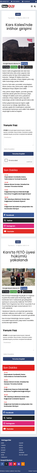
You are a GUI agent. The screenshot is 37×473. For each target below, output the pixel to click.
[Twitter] (6, 464)
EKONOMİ (21, 452)
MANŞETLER (5, 1)
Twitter (9, 221)
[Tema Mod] (35, 6)
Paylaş (24, 64)
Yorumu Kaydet (18, 154)
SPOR (2, 455)
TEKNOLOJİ (4, 457)
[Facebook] (2, 464)
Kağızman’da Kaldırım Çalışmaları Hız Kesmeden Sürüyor (18, 208)
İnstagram (10, 226)
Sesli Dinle (28, 67)
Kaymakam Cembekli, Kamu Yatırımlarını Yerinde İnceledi (15, 178)
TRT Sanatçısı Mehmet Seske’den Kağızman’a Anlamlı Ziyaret (17, 200)
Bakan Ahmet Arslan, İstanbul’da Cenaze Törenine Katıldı (16, 185)
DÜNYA (21, 448)
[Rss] (23, 464)
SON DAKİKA (16, 1)
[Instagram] (10, 464)
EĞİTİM (21, 450)
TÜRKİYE (3, 445)
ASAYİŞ (3, 448)
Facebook (10, 215)
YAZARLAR (27, 1)
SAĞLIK (3, 452)
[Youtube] (14, 464)
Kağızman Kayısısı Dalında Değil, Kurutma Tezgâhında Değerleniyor (17, 193)
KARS (18, 14)
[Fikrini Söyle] (19, 464)
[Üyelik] (36, 1)
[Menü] (31, 6)
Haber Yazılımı (33, 471)
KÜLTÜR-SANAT (23, 455)
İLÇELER (21, 443)
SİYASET (3, 450)
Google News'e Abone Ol (11, 64)
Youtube (10, 231)
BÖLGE (21, 445)
